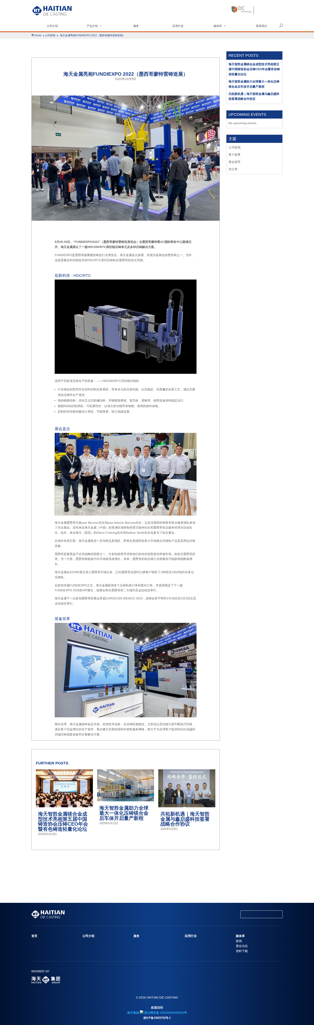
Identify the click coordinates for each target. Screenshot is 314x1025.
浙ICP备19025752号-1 (157, 1017)
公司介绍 (52, 26)
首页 (34, 936)
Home (37, 35)
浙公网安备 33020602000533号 (165, 1012)
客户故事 (235, 154)
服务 (136, 26)
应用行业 (177, 26)
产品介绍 (92, 26)
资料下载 (242, 951)
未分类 (233, 169)
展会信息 (242, 946)
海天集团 (133, 1012)
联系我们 (261, 26)
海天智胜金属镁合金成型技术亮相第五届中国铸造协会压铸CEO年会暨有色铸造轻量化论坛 (254, 69)
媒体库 (218, 26)
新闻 (239, 941)
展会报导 (235, 162)
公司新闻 (50, 35)
